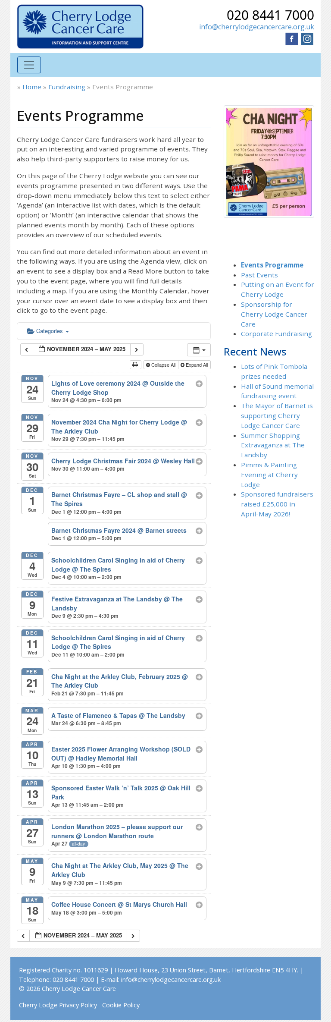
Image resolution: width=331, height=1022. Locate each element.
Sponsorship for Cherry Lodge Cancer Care (274, 314)
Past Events (259, 274)
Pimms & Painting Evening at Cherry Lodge (269, 474)
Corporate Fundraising (276, 333)
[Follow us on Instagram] (307, 38)
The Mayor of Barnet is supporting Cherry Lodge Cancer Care (277, 415)
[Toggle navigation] (29, 65)
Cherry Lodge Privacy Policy (58, 1005)
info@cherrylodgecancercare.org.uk (256, 26)
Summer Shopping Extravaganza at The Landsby (273, 445)
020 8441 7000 (270, 15)
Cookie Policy (121, 1005)
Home (31, 86)
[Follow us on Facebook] (292, 38)
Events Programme (272, 265)
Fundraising (66, 86)
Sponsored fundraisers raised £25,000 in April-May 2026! (277, 504)
